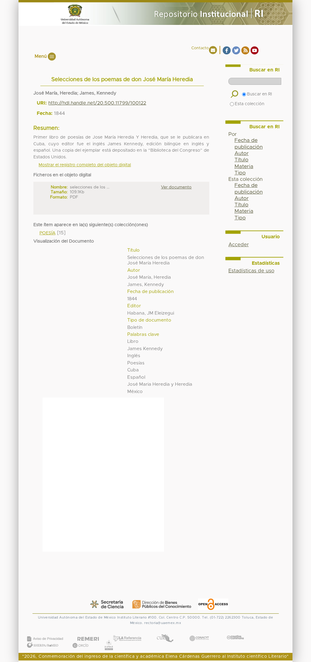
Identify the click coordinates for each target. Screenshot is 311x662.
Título (241, 160)
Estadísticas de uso (251, 270)
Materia (243, 166)
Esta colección (249, 104)
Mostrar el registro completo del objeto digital (85, 165)
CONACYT (199, 632)
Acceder (238, 244)
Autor (241, 153)
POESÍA (47, 233)
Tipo (240, 173)
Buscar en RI (259, 94)
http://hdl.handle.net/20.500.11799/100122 (97, 103)
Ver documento (176, 187)
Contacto (200, 48)
